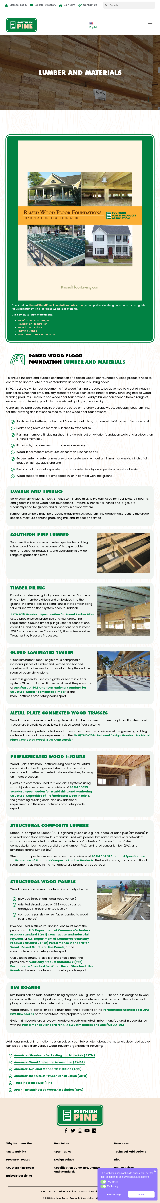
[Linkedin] (94, 1130)
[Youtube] (87, 1130)
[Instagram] (80, 1130)
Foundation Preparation (32, 324)
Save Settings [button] (113, 1194)
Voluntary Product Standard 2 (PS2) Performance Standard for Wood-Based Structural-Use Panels (51, 966)
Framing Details (28, 331)
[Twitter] (73, 1130)
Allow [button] (141, 1194)
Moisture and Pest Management (38, 334)
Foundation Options (30, 327)
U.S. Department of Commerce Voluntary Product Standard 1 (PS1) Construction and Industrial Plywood (50, 934)
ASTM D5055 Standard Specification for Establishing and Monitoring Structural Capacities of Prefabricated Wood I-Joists (51, 791)
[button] (150, 25)
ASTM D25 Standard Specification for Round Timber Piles (52, 614)
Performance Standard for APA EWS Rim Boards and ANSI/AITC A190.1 (73, 1025)
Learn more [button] (142, 1176)
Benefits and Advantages (33, 320)
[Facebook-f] (66, 1130)
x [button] (155, 1170)
